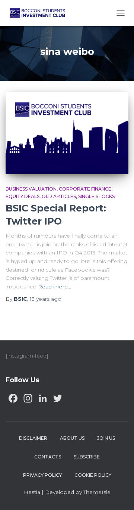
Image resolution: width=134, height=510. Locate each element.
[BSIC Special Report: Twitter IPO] (67, 133)
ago (45, 299)
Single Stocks (96, 196)
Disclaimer (33, 438)
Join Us (106, 438)
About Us (72, 438)
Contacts (47, 457)
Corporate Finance (85, 189)
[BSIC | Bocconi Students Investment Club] (40, 13)
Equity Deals (22, 196)
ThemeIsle (97, 492)
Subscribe (87, 457)
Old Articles (59, 196)
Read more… (54, 286)
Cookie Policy (92, 475)
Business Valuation (31, 189)
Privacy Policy (42, 475)
